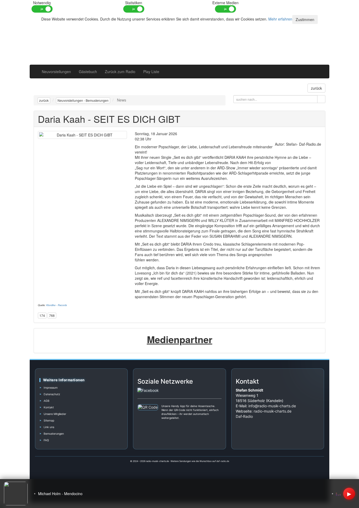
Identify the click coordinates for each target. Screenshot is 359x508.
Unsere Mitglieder (55, 414)
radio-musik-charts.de (272, 411)
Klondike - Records (56, 305)
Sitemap (49, 420)
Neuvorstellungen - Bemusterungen (83, 100)
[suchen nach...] (321, 99)
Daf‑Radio (244, 416)
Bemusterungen (54, 433)
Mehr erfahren (280, 19)
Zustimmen (305, 19)
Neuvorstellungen (56, 71)
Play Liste (151, 71)
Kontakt (49, 407)
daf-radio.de (222, 461)
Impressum (51, 387)
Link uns (49, 427)
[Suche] (305, 69)
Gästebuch (88, 71)
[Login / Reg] (321, 69)
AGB (46, 401)
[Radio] (313, 69)
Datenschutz (52, 394)
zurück (44, 100)
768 (52, 315)
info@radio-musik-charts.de (272, 406)
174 (42, 315)
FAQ (46, 440)
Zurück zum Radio (120, 71)
